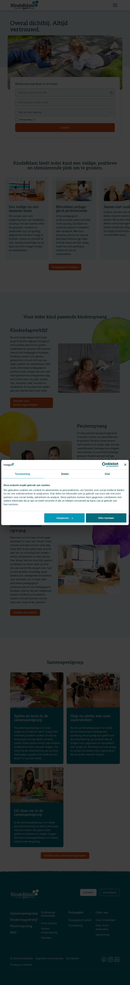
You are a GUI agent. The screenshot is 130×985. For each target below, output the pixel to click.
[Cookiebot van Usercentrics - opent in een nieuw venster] (104, 464)
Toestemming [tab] (22, 474)
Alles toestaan (106, 518)
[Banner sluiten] (125, 465)
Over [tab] (107, 474)
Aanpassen (62, 518)
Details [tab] (65, 474)
